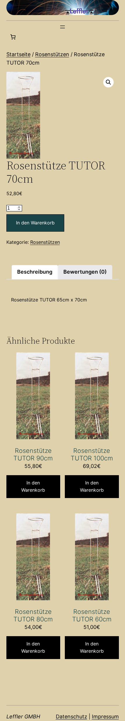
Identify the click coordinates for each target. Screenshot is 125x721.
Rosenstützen (52, 54)
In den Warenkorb (35, 223)
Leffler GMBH (23, 716)
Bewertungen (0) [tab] (85, 272)
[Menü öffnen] (62, 26)
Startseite (18, 54)
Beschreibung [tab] (34, 272)
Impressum (105, 716)
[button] (108, 82)
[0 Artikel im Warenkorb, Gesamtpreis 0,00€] (12, 36)
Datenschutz (71, 716)
